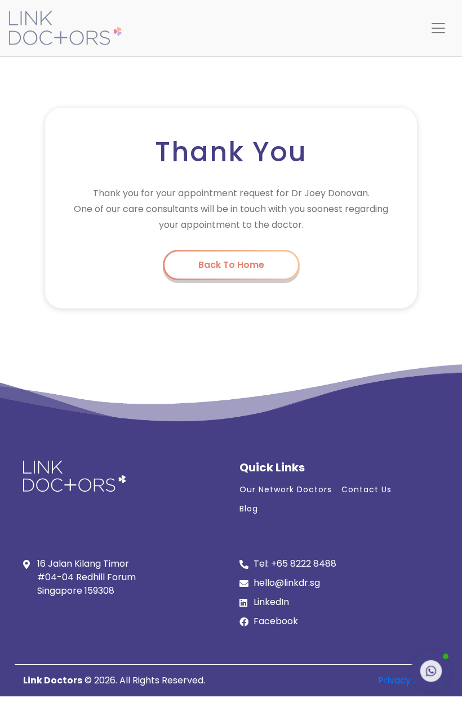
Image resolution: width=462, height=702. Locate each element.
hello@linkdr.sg (287, 582)
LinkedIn (271, 601)
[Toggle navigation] (438, 28)
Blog (248, 508)
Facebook (276, 621)
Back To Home (231, 264)
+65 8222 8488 (303, 563)
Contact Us (366, 489)
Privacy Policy (408, 680)
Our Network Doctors (285, 489)
